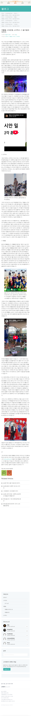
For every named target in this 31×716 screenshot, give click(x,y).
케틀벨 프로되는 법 (9, 609)
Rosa (8, 642)
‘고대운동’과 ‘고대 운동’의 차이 (10, 491)
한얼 (16, 34)
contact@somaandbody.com (6, 699)
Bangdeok (9, 629)
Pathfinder (10, 634)
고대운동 (18, 36)
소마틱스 (14, 36)
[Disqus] (15, 530)
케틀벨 (10, 36)
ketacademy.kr (7, 459)
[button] (3, 473)
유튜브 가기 (6, 669)
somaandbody (11, 638)
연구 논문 (7, 603)
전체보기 (7, 36)
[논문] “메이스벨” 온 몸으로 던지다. (11, 483)
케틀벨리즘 (7, 612)
